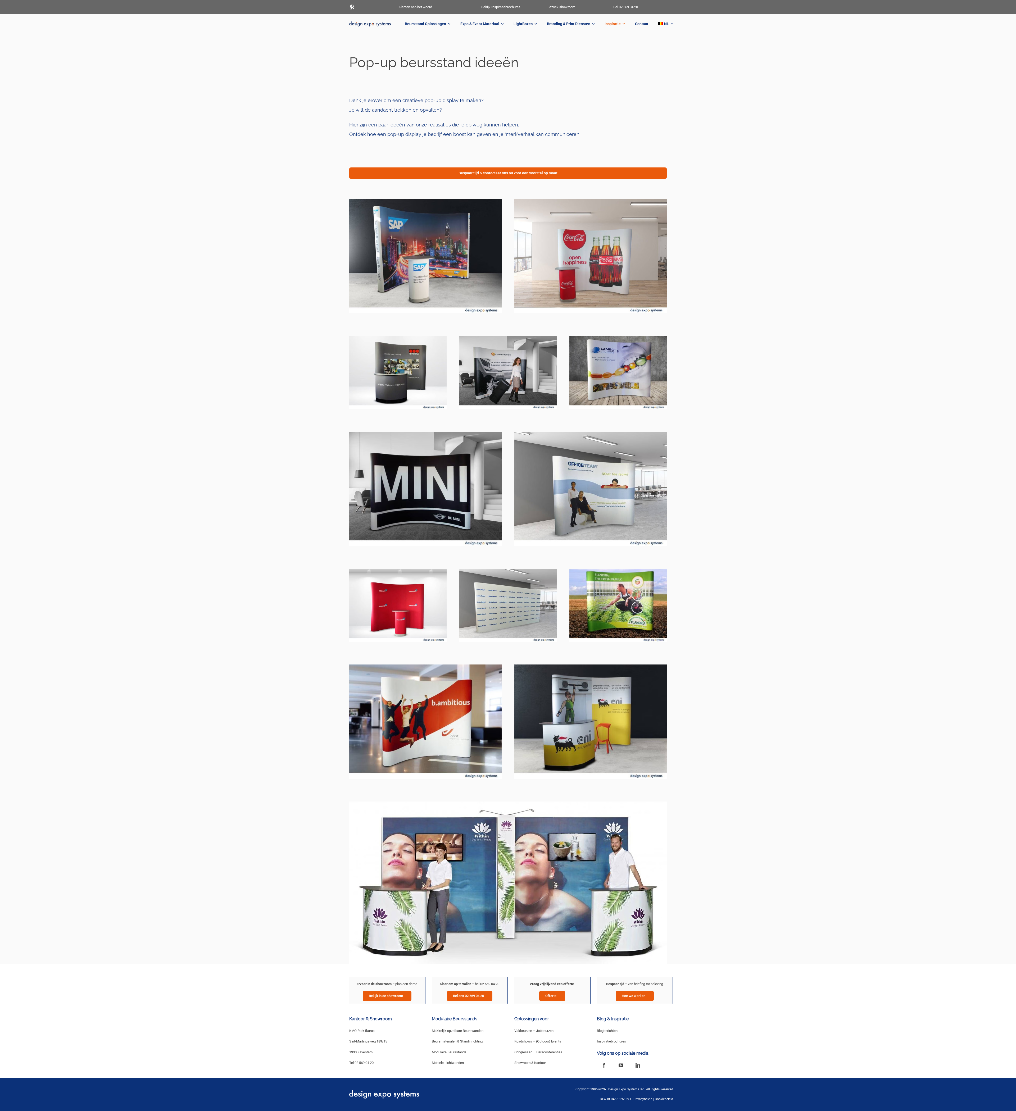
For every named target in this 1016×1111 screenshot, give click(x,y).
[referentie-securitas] (398, 338)
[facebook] (604, 1065)
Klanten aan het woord (415, 7)
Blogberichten (607, 1031)
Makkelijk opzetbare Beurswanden (457, 1031)
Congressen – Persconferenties (538, 1052)
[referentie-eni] (590, 666)
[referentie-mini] (425, 433)
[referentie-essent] (398, 570)
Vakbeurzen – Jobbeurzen (534, 1031)
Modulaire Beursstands (449, 1052)
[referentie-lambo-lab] (618, 338)
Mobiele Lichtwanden (448, 1063)
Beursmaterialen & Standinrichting (457, 1041)
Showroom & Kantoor (530, 1063)
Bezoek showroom (561, 7)
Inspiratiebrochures (611, 1041)
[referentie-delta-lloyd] (508, 570)
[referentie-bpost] (425, 666)
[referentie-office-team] (590, 433)
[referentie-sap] (425, 201)
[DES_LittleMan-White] (352, 6)
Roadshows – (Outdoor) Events (537, 1041)
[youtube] (621, 1065)
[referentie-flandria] (618, 570)
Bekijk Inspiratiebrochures (500, 7)
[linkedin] (638, 1065)
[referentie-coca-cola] (590, 201)
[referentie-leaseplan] (508, 338)
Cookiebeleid (664, 1099)
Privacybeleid (642, 1099)
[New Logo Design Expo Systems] (370, 23)
